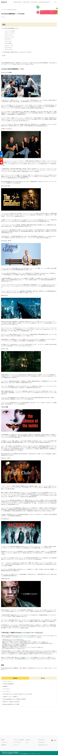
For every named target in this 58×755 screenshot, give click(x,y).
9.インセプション (8, 47)
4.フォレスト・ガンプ (9, 37)
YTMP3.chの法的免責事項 (8, 683)
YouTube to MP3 (41, 739)
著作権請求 (5, 686)
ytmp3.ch (4, 2)
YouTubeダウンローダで (23, 637)
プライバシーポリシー (7, 681)
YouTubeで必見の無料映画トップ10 (10, 28)
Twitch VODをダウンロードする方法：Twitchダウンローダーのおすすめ (17, 694)
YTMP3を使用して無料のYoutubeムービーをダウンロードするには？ (17, 52)
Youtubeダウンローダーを (8, 64)
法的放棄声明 (3, 744)
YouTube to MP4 (41, 742)
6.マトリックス (8, 41)
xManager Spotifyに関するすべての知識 (11, 704)
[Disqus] (29, 720)
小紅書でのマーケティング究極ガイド (10, 696)
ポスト (5, 9)
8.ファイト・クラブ (9, 45)
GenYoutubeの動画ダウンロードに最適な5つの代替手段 (14, 699)
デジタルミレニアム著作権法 (18, 739)
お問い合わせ (28, 739)
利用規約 (2, 739)
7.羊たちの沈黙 (8, 43)
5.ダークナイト (8, 39)
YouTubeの (20, 657)
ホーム (2, 9)
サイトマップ (15, 744)
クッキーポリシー (6, 691)
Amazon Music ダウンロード (43, 744)
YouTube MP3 (4, 658)
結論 (4, 55)
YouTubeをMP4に (20, 635)
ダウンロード (27, 657)
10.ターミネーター (9, 49)
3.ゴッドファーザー (9, 35)
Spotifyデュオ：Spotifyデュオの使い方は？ (11, 701)
